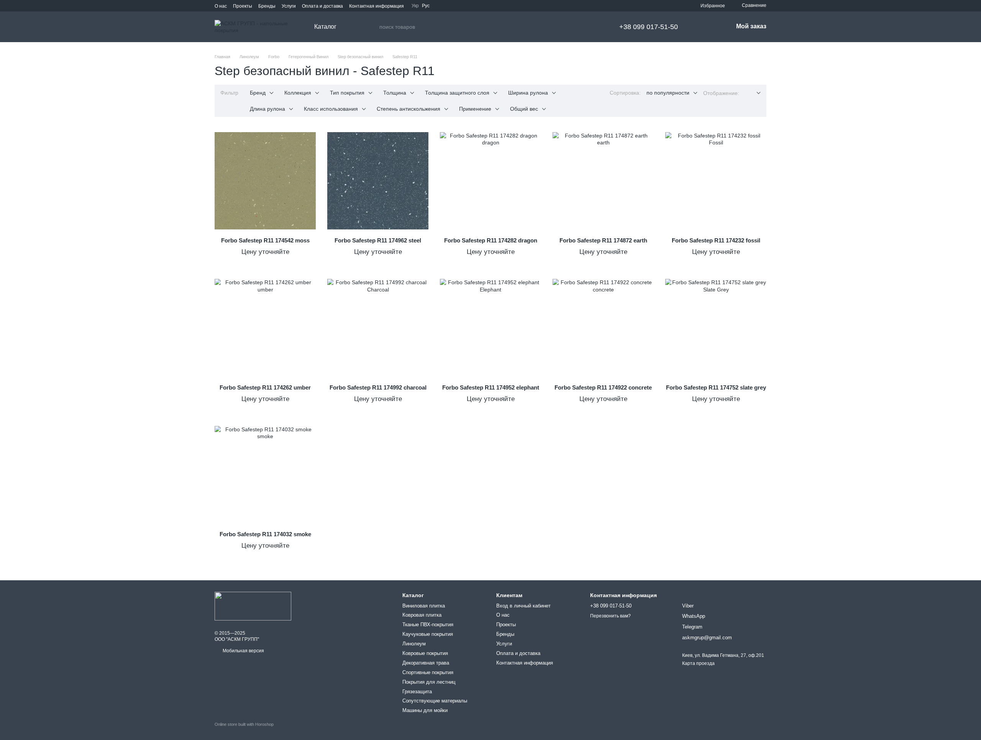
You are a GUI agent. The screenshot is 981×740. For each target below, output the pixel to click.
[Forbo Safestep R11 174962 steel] (377, 180)
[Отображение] (752, 93)
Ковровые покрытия (425, 653)
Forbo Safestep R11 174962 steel (378, 240)
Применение (475, 109)
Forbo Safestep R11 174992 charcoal (378, 387)
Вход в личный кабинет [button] (523, 606)
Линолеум (414, 644)
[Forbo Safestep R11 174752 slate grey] (715, 327)
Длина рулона (267, 109)
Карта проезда (698, 663)
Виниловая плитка (423, 606)
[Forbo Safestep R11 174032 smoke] (265, 474)
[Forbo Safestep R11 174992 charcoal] (377, 327)
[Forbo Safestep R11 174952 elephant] (490, 327)
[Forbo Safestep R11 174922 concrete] (603, 327)
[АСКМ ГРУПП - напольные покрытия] (253, 606)
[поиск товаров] (373, 27)
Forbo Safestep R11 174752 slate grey (716, 387)
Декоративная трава (425, 663)
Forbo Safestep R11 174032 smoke (265, 534)
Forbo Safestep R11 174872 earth (603, 240)
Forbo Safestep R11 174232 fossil (716, 240)
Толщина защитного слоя (457, 93)
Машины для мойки (425, 710)
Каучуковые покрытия (427, 634)
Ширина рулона (528, 93)
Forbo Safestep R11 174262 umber (265, 387)
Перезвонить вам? (610, 616)
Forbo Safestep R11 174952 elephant (490, 387)
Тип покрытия (347, 93)
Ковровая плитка (421, 615)
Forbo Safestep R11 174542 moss (265, 240)
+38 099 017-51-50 (648, 26)
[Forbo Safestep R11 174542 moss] (265, 180)
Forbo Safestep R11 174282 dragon (490, 240)
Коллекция (297, 93)
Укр (415, 5)
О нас (221, 6)
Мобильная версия (242, 650)
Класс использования (331, 109)
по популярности (667, 93)
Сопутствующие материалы (434, 701)
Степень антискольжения (408, 109)
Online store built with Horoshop (244, 724)
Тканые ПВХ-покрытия (427, 624)
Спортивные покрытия (427, 672)
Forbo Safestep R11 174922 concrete (603, 387)
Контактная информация (376, 6)
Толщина (394, 93)
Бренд (258, 93)
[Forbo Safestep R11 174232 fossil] (715, 180)
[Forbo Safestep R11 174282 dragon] (490, 180)
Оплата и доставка (322, 6)
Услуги (289, 6)
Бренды (267, 6)
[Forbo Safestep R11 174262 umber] (265, 327)
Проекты (242, 6)
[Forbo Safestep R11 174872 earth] (603, 180)
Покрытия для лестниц (428, 682)
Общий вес (524, 109)
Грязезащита (417, 691)
